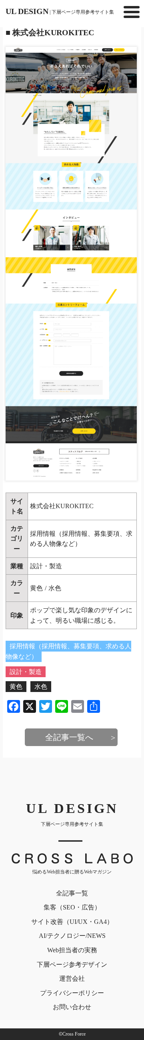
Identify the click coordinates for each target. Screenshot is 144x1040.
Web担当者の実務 (72, 950)
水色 (54, 588)
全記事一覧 (72, 893)
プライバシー (72, 993)
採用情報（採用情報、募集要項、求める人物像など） (68, 651)
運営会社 (72, 978)
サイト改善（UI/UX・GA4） (72, 921)
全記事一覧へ (69, 737)
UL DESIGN (60, 11)
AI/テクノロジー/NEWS (72, 935)
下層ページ (72, 964)
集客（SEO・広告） (72, 907)
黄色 (36, 588)
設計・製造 (46, 566)
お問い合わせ (72, 1007)
